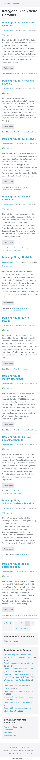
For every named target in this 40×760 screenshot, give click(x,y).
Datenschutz (26, 747)
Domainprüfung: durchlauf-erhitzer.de (17, 691)
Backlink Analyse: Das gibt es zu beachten (19, 663)
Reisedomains (32, 74)
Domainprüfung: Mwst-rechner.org (16, 702)
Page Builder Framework (24, 753)
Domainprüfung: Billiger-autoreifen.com (16, 565)
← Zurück (7, 623)
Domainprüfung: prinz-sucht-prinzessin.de (19, 697)
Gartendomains (7, 189)
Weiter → (24, 628)
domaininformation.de (10, 3)
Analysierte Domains (20, 74)
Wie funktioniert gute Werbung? (15, 680)
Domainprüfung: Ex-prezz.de (19, 138)
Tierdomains (17, 189)
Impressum (14, 747)
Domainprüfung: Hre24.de (17, 257)
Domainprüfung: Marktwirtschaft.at (12, 377)
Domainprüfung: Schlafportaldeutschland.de (18, 502)
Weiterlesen (9, 68)
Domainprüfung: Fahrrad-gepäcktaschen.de (17, 438)
